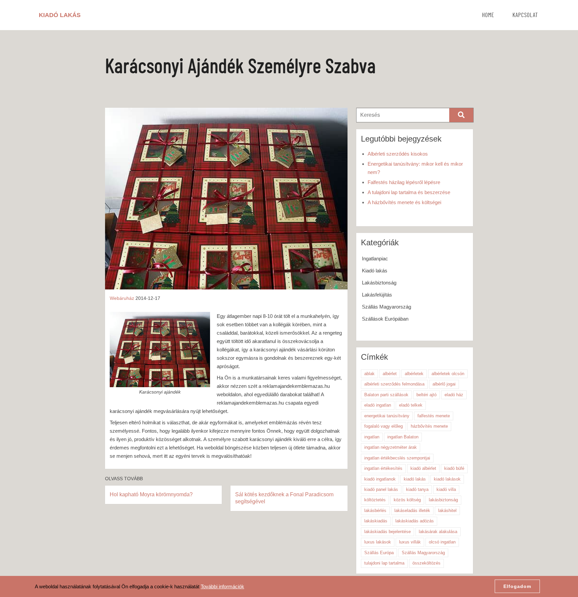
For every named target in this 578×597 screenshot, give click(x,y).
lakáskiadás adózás (414, 520)
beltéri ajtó (426, 394)
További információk (222, 586)
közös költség (407, 499)
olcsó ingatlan (442, 541)
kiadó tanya (417, 489)
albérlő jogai (444, 384)
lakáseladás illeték (412, 510)
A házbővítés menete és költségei (404, 202)
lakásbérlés (375, 510)
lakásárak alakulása (438, 531)
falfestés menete (433, 415)
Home (488, 15)
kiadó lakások (447, 479)
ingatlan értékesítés (383, 468)
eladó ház (454, 394)
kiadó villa (446, 489)
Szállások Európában (385, 319)
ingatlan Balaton (402, 436)
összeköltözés (426, 563)
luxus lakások (377, 541)
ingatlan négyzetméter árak (390, 447)
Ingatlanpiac (375, 258)
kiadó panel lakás (381, 489)
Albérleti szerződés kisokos (398, 154)
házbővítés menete (429, 426)
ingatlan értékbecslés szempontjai (397, 457)
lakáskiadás (375, 520)
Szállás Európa (379, 552)
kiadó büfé (454, 468)
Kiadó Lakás (60, 15)
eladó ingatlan (377, 405)
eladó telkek (410, 405)
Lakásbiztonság (379, 282)
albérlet (390, 373)
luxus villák (410, 541)
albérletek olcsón (447, 373)
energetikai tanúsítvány (386, 415)
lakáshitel (447, 510)
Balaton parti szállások (386, 394)
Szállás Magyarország (386, 307)
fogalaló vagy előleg (383, 426)
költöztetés (375, 499)
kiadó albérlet (423, 468)
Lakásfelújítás (377, 294)
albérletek (414, 373)
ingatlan (371, 436)
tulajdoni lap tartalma (384, 563)
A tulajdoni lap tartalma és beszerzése (409, 192)
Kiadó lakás (374, 270)
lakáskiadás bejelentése (387, 531)
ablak (369, 373)
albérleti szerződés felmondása (394, 384)
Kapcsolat (525, 15)
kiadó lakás (415, 479)
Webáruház (122, 298)
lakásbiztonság (443, 499)
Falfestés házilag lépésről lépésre (404, 182)
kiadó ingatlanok (380, 479)
